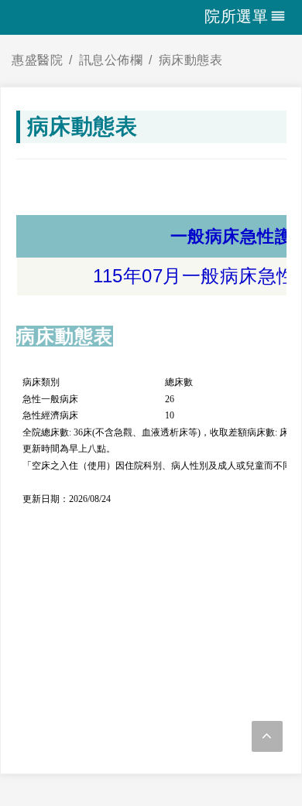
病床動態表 (191, 60)
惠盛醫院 (37, 60)
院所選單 (236, 16)
